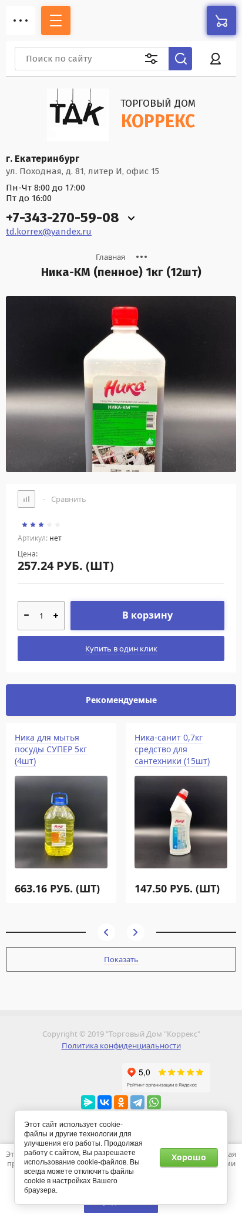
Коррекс (158, 121)
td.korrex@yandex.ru (49, 231)
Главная (110, 257)
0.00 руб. (221, 20)
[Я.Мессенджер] (88, 1102)
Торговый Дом (158, 103)
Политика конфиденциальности (121, 1045)
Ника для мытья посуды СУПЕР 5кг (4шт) (51, 749)
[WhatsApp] (154, 1102)
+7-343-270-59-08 (62, 217)
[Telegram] (137, 1102)
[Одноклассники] (121, 1102)
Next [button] (135, 932)
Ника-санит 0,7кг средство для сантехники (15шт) (172, 749)
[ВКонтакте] (105, 1102)
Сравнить (64, 499)
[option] (121, 384)
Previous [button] (106, 932)
